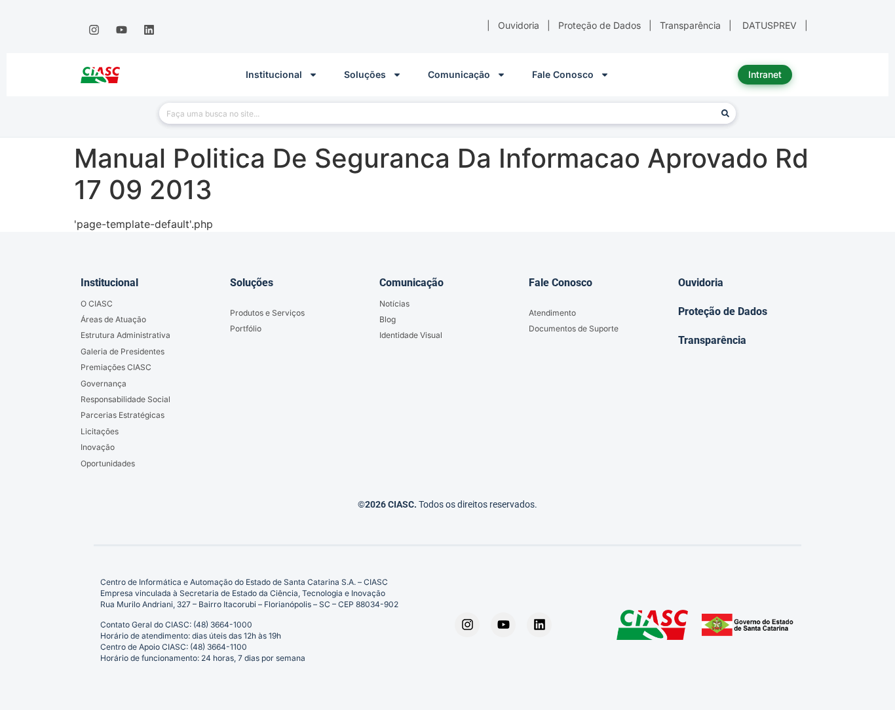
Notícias (394, 303)
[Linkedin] (149, 30)
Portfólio (245, 328)
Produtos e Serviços (267, 313)
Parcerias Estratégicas (122, 415)
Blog (387, 319)
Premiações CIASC (116, 367)
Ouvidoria (700, 282)
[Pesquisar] (725, 113)
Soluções (365, 74)
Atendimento (552, 313)
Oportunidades (108, 463)
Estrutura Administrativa (125, 335)
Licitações (100, 431)
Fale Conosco (563, 74)
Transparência (712, 340)
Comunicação (459, 74)
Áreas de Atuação (113, 319)
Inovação (98, 447)
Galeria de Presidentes (122, 351)
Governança (103, 383)
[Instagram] (93, 30)
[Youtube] (121, 30)
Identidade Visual (410, 335)
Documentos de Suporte (574, 328)
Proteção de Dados (722, 311)
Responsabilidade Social (125, 399)
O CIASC (97, 303)
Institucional (274, 74)
